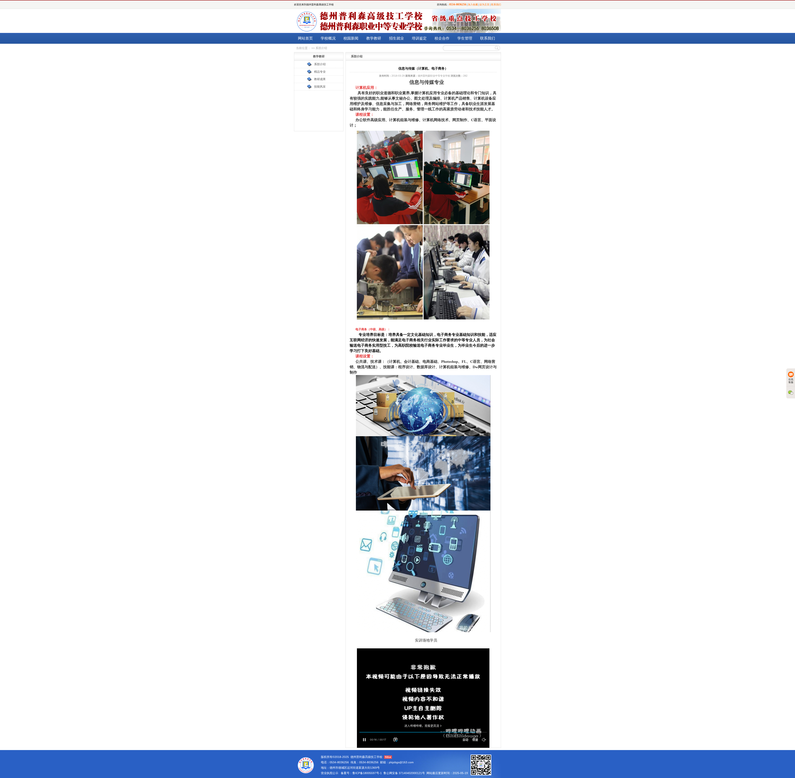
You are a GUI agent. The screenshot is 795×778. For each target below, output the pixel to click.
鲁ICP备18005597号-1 (367, 773)
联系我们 (496, 4)
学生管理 (464, 38)
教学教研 (373, 38)
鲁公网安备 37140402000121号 (404, 773)
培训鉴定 (419, 38)
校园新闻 (350, 38)
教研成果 (320, 79)
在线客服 (790, 381)
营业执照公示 (329, 773)
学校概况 (328, 38)
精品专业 (320, 71)
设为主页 (484, 4)
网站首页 (305, 38)
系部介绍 (320, 64)
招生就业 (396, 38)
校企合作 (442, 38)
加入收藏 (473, 4)
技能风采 (320, 86)
